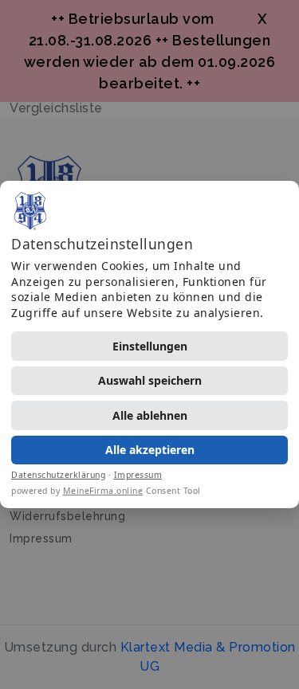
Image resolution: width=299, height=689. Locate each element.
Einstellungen (149, 346)
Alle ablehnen (149, 415)
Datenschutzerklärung (58, 474)
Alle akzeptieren (150, 449)
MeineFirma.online (103, 490)
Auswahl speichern (150, 380)
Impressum (138, 474)
